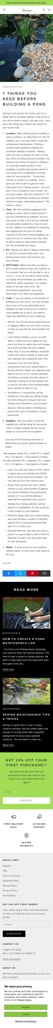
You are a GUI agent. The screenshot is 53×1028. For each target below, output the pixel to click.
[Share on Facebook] (9, 573)
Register (7, 865)
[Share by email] (44, 573)
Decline (26, 1014)
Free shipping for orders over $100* (26, 3)
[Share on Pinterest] (32, 573)
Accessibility (9, 895)
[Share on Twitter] (20, 573)
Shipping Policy (11, 880)
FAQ (5, 870)
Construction (12, 87)
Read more (8, 669)
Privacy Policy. (24, 1000)
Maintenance (12, 633)
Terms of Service (11, 875)
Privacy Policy (10, 890)
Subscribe (14, 933)
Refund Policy (10, 885)
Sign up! (26, 800)
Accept (25, 1007)
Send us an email (11, 959)
